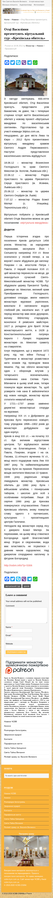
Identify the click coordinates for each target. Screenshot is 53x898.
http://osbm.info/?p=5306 (18, 565)
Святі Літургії (25, 682)
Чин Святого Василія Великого (14, 2)
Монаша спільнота (10, 5)
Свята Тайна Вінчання (14, 752)
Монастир (30, 46)
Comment (10, 606)
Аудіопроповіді (26, 5)
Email (8, 635)
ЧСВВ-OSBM (20, 885)
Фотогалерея (39, 5)
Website (9, 644)
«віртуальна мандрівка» (34, 222)
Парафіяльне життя (13, 743)
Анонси (7, 726)
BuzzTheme (27, 894)
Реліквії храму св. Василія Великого (20, 757)
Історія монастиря (36, 2)
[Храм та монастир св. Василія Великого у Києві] (26, 12)
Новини (40, 46)
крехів (26, 586)
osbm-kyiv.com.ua (11, 879)
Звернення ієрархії (12, 735)
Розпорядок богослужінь (15, 730)
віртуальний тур (13, 586)
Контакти (8, 739)
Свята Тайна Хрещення (15, 748)
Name (9, 627)
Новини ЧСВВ (10, 721)
